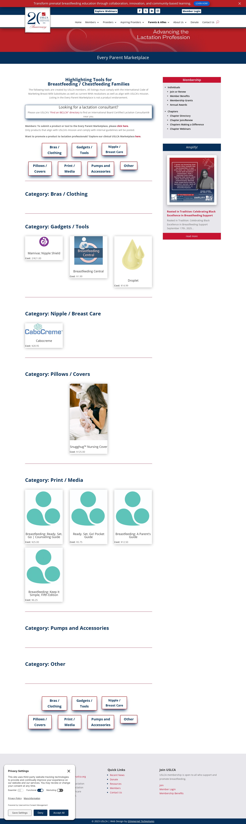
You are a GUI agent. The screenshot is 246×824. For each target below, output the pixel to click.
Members (90, 22)
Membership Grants (181, 100)
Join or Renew (178, 91)
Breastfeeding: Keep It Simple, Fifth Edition (43, 593)
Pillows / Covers (40, 168)
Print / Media (69, 168)
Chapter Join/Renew (181, 120)
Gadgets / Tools (84, 150)
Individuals (174, 87)
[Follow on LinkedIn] (151, 11)
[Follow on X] (145, 11)
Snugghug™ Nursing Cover (88, 447)
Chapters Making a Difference (187, 124)
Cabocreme (44, 341)
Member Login (191, 11)
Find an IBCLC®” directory (65, 112)
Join (161, 785)
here (137, 136)
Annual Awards (178, 104)
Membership (192, 80)
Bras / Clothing (54, 150)
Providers (108, 22)
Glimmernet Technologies (141, 821)
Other (129, 165)
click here (122, 126)
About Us (178, 22)
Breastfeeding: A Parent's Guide (133, 535)
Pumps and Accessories (100, 168)
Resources (115, 783)
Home (78, 22)
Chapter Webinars (180, 128)
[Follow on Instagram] (157, 11)
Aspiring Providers (130, 22)
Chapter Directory (180, 115)
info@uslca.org (77, 776)
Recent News (117, 775)
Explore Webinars (106, 11)
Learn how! (202, 3)
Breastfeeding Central (88, 271)
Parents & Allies (157, 22)
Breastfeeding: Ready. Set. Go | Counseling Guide (44, 535)
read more (192, 236)
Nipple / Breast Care (114, 149)
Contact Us (208, 22)
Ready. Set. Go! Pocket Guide (88, 535)
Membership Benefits (171, 793)
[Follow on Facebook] (139, 11)
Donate (195, 22)
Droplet (133, 280)
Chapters (173, 111)
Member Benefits (180, 96)
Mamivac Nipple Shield (44, 253)
